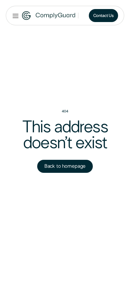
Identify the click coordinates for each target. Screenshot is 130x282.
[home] (48, 15)
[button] (15, 15)
